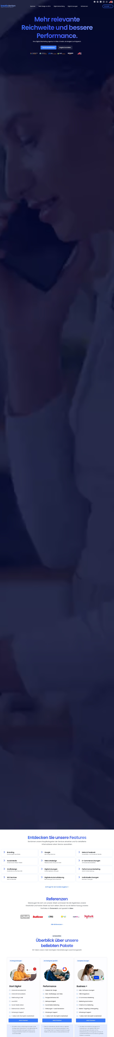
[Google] (97, 2)
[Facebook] (94, 2)
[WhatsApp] (106, 2)
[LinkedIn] (100, 2)
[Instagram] (103, 2)
